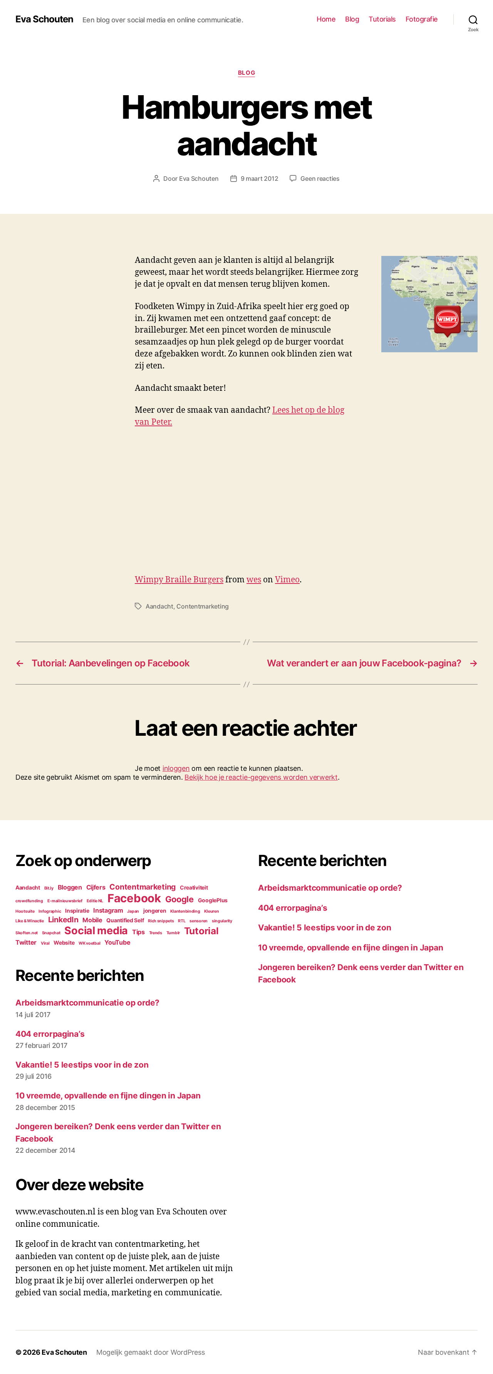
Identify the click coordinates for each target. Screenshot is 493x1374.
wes (253, 580)
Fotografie (422, 19)
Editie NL (95, 900)
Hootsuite (25, 911)
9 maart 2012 (259, 178)
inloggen (176, 768)
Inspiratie (77, 910)
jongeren (154, 910)
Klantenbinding (185, 911)
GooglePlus (213, 900)
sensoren (198, 920)
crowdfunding (29, 900)
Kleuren (211, 911)
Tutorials (382, 19)
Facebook (134, 898)
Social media (96, 930)
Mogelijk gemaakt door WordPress (150, 1352)
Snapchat (51, 932)
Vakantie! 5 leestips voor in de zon (82, 1065)
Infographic (50, 911)
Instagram (108, 910)
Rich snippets (161, 920)
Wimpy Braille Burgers (179, 580)
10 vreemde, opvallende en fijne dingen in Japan (107, 1095)
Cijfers (96, 887)
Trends (155, 932)
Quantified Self (125, 920)
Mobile (92, 920)
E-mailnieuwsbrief (64, 900)
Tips (138, 932)
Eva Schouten (44, 19)
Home (326, 19)
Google (179, 899)
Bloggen (70, 887)
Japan (133, 911)
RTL (181, 920)
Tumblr (173, 932)
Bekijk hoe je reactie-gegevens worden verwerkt (261, 777)
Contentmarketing (202, 606)
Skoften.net (26, 932)
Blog (352, 19)
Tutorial (201, 931)
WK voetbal (89, 943)
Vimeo (287, 580)
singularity (222, 920)
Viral (45, 943)
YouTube (117, 942)
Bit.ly (49, 888)
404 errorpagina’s (49, 1034)
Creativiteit (194, 887)
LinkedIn (63, 919)
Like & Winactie (29, 920)
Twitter (26, 942)
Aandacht (159, 606)
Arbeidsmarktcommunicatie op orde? (87, 1002)
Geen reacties (320, 178)
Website (64, 942)
